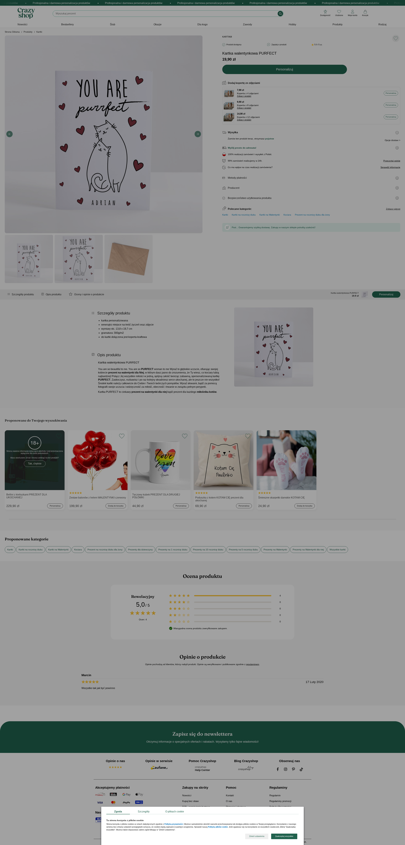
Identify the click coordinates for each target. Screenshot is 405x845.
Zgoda (118, 811)
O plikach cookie (174, 811)
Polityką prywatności (173, 824)
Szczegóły (144, 811)
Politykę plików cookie (218, 827)
